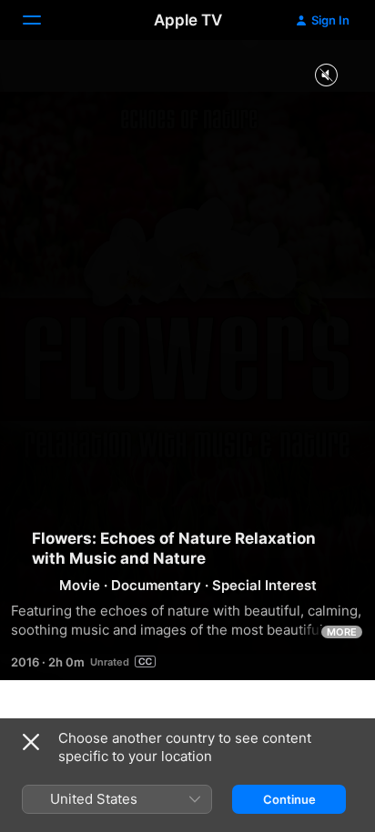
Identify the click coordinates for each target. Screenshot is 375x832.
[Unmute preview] (326, 76)
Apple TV (188, 20)
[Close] (31, 742)
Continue (289, 799)
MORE (342, 632)
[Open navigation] (43, 20)
